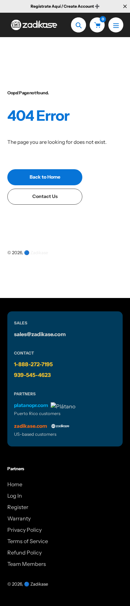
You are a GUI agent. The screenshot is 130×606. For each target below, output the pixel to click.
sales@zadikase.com (40, 334)
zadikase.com (30, 426)
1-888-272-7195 (33, 364)
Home (14, 484)
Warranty (19, 518)
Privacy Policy (24, 529)
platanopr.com (31, 405)
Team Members (26, 564)
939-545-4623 (32, 375)
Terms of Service (27, 541)
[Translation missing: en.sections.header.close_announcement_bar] (125, 6)
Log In (14, 495)
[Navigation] (115, 24)
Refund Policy (24, 552)
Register (17, 507)
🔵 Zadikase (36, 252)
